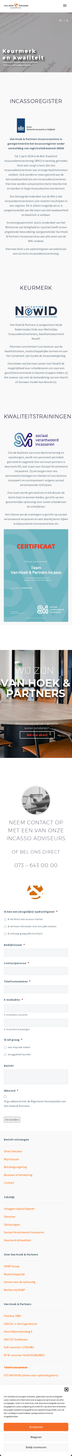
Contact (9, 1182)
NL (67, 20)
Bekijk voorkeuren (36, 1447)
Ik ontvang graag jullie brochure (25, 933)
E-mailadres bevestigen (17, 1029)
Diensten (9, 1216)
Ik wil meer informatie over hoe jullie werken (32, 926)
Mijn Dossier (11, 1159)
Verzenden (12, 1119)
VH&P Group (11, 1266)
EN (60, 20)
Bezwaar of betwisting (18, 1175)
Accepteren (36, 1427)
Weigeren (36, 1437)
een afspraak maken (19, 1047)
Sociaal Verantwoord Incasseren (24, 1232)
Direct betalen (13, 1151)
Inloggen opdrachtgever (19, 1208)
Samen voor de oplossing (19, 1282)
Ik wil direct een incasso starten (25, 919)
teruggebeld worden (19, 1054)
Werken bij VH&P (14, 1290)
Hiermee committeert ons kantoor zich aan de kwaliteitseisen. (20, 64)
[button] (66, 1389)
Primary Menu (64, 5)
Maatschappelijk (14, 1274)
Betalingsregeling (15, 1167)
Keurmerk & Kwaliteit (17, 1240)
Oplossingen (12, 1224)
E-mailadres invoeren (16, 1014)
